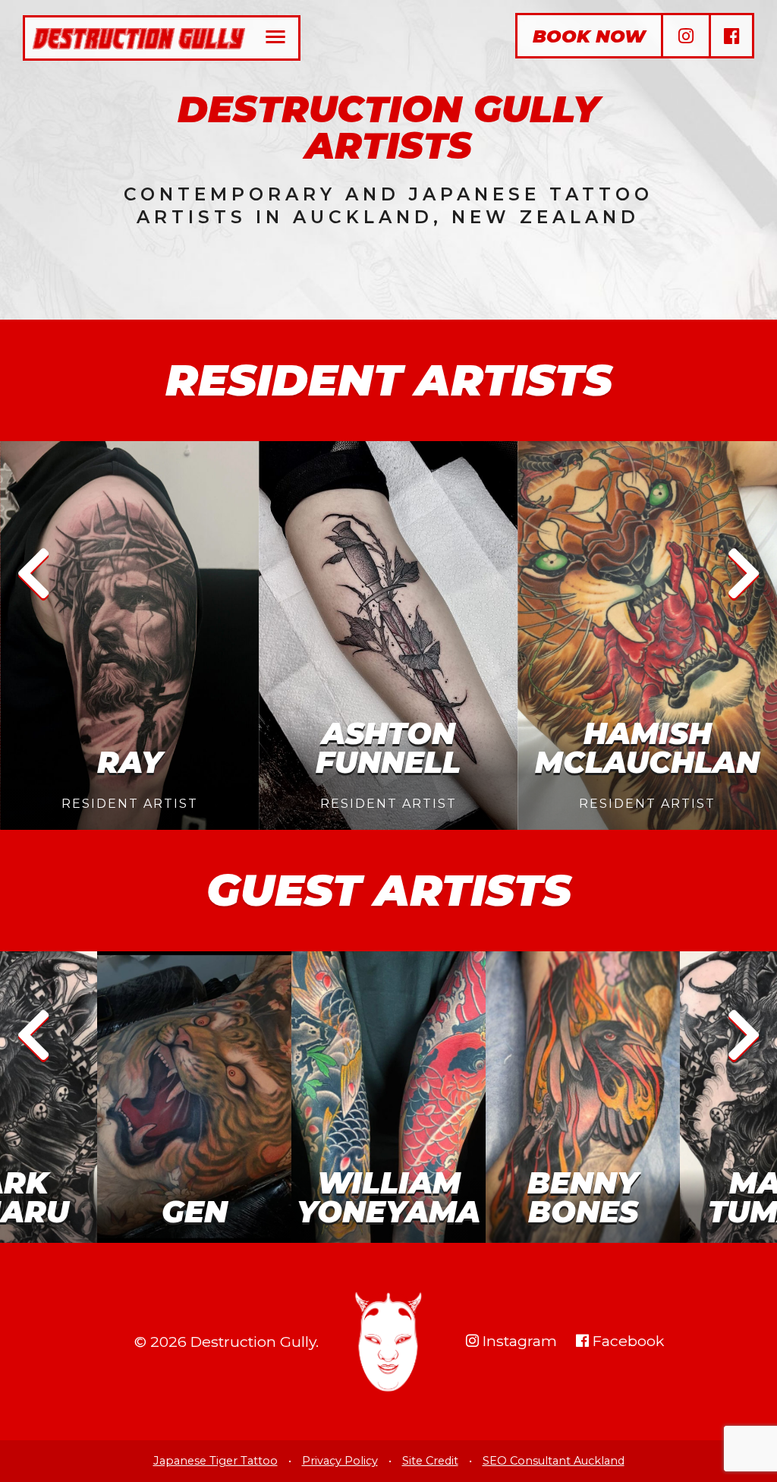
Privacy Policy (340, 1461)
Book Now (589, 36)
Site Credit (430, 1461)
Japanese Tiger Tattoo (215, 1461)
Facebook (626, 1341)
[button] (33, 574)
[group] (129, 635)
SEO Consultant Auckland (553, 1461)
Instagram (518, 1341)
